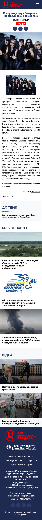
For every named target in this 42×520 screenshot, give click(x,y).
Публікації (21, 456)
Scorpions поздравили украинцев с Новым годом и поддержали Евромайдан (19, 216)
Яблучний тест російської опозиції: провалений (20, 388)
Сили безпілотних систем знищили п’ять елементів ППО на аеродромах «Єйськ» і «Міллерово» (20, 264)
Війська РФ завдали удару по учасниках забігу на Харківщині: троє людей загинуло (18, 303)
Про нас (21, 464)
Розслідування (11, 460)
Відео (7, 355)
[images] (21, 85)
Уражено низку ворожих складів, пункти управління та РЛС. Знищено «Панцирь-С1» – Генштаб (21, 340)
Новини (21, 24)
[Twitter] (20, 29)
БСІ (21, 460)
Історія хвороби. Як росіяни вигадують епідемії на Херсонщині (20, 422)
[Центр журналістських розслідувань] (12, 4)
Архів (29, 464)
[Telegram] (26, 29)
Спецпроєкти (31, 460)
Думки (13, 464)
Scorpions (11, 196)
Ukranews (26, 110)
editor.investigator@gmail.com (21, 496)
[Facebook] (15, 29)
